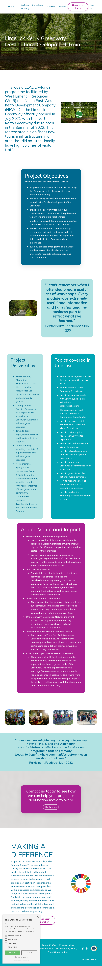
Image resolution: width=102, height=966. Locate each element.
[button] (6, 935)
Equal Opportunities (58, 952)
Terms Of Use (49, 944)
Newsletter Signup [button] (78, 6)
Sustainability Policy (66, 948)
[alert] (21, 939)
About (10, 6)
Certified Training (25, 6)
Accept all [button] (12, 953)
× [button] (38, 917)
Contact (62, 6)
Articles (51, 6)
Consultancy (38, 4)
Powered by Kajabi (89, 960)
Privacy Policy (66, 944)
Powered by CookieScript (21, 961)
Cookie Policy (46, 948)
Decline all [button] (29, 953)
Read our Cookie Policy (26, 931)
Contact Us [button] (51, 807)
